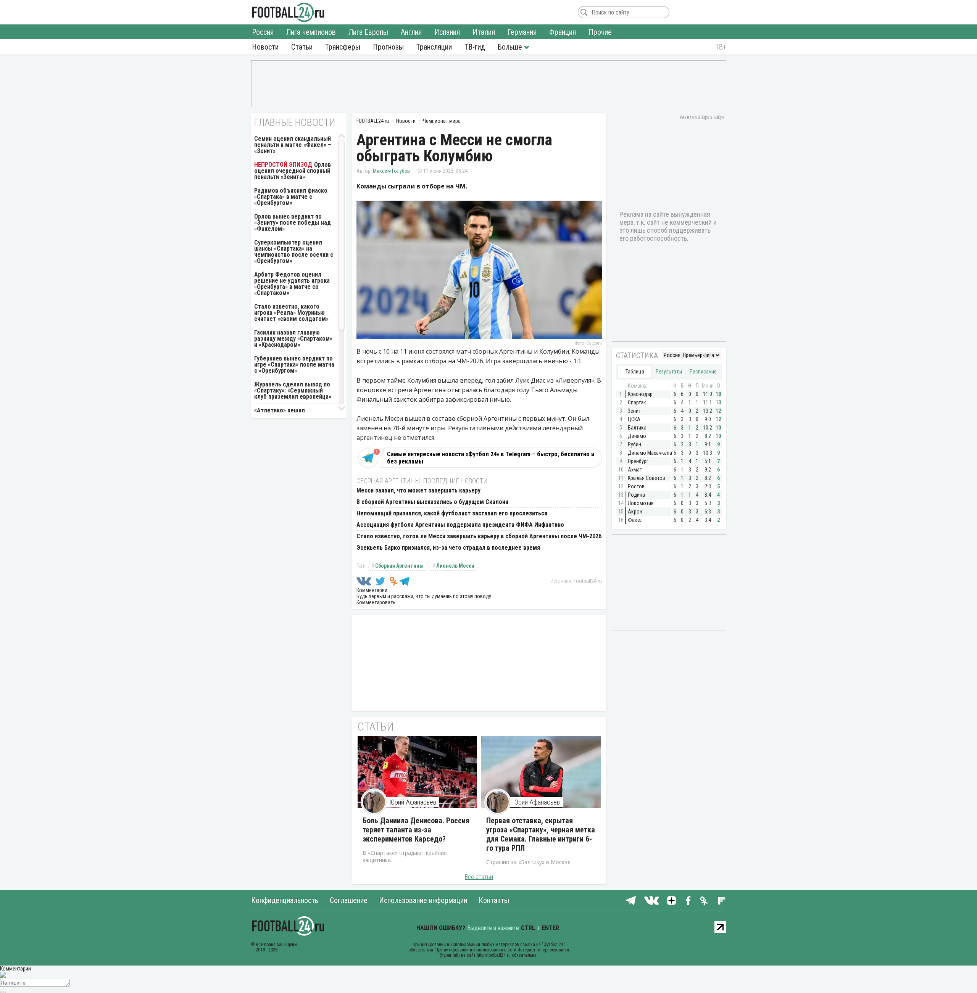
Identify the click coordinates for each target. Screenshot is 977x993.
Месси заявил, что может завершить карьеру (418, 490)
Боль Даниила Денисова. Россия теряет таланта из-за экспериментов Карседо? (416, 829)
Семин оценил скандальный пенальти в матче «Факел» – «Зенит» (292, 145)
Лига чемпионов (311, 32)
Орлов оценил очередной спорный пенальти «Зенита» (292, 170)
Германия (522, 32)
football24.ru (588, 581)
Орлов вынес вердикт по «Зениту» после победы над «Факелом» (292, 222)
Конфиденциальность (284, 900)
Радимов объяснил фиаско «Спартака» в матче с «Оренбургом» (290, 196)
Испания (447, 32)
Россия (263, 32)
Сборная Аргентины (399, 566)
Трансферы (342, 47)
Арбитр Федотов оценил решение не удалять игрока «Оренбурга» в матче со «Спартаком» (292, 283)
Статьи (302, 47)
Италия (483, 32)
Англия (411, 32)
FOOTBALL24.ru (288, 12)
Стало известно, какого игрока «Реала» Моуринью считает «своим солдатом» (291, 312)
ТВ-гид (474, 47)
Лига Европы (368, 32)
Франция (562, 32)
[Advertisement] (488, 83)
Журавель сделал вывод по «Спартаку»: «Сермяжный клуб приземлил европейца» (292, 390)
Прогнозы (388, 47)
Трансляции (434, 47)
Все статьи (479, 876)
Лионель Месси (455, 566)
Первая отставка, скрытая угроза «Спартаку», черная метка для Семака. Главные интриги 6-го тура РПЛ (540, 834)
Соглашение (349, 900)
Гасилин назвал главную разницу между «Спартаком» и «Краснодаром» (293, 338)
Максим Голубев (391, 171)
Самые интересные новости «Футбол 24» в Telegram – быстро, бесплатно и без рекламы (490, 458)
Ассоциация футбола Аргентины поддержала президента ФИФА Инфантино (460, 524)
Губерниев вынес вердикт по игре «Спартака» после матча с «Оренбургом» (294, 364)
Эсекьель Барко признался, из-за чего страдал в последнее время (448, 547)
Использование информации (423, 900)
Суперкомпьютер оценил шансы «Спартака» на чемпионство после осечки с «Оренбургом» (293, 251)
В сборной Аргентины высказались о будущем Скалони (432, 501)
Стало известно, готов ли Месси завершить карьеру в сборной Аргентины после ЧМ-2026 (478, 536)
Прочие (600, 32)
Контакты (494, 900)
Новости (265, 47)
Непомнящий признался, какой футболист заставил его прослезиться (451, 513)
